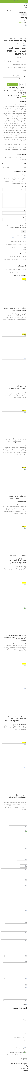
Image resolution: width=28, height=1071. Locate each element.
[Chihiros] (18, 827)
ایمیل (24, 217)
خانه (24, 38)
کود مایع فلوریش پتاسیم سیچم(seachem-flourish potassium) (17, 498)
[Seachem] (14, 947)
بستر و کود (23, 504)
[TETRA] (14, 915)
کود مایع (18, 504)
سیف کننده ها (13, 38)
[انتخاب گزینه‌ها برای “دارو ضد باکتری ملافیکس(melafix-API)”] (24, 404)
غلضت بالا (6, 90)
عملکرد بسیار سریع (13, 90)
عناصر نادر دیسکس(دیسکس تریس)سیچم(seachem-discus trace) (15, 637)
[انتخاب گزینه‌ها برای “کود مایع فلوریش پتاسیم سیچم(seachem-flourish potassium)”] (24, 520)
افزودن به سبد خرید (12, 84)
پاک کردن (18, 78)
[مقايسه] (24, 305)
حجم (24, 76)
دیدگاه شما (23, 191)
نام (25, 210)
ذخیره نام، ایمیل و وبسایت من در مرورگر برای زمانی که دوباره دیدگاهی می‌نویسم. (15, 226)
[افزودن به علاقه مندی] (24, 324)
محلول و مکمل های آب (15, 314)
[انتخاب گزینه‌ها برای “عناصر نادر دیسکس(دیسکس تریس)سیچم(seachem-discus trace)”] (24, 657)
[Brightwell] (14, 881)
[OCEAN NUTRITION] (15, 980)
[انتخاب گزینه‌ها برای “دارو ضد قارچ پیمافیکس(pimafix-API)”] (24, 816)
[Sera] (23, 865)
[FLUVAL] (15, 958)
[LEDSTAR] (18, 838)
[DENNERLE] (14, 985)
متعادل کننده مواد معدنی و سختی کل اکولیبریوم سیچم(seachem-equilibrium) (15, 718)
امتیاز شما (23, 186)
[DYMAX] (15, 1000)
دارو (25, 392)
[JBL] (17, 897)
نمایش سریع (24, 331)
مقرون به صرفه (22, 92)
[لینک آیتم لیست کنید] (14, 1033)
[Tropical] (23, 867)
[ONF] (22, 861)
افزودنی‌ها (19, 38)
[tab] (23, 95)
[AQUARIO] (14, 873)
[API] (14, 935)
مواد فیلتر (23, 445)
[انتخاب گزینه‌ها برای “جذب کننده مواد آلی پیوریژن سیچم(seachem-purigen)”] (24, 461)
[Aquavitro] (15, 969)
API (3, 163)
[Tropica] (21, 993)
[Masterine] (14, 853)
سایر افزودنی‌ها (16, 643)
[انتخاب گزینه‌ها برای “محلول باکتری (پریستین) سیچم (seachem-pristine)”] (24, 327)
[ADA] (16, 926)
